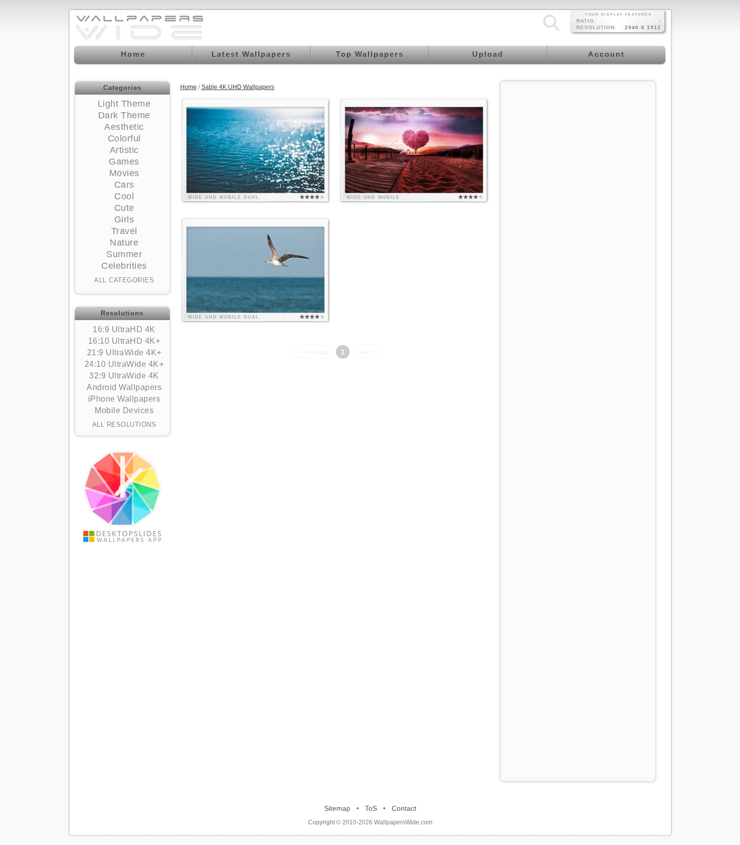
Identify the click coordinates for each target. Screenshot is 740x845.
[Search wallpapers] (551, 30)
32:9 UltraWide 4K (124, 375)
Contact (404, 808)
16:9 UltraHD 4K (124, 329)
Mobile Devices (124, 410)
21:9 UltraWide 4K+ (124, 352)
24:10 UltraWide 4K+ (124, 364)
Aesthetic (124, 127)
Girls (124, 219)
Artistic (124, 150)
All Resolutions (124, 424)
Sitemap (337, 808)
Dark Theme (124, 115)
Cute (124, 208)
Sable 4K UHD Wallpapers (237, 87)
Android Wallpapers (124, 387)
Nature (124, 243)
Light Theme (124, 104)
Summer (124, 254)
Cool (124, 196)
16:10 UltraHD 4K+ (124, 341)
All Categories (124, 280)
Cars (124, 185)
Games (124, 162)
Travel (124, 231)
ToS (371, 808)
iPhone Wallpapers (124, 399)
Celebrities (124, 266)
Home (188, 87)
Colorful (124, 138)
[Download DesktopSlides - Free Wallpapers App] (122, 496)
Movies (124, 173)
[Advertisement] (577, 238)
